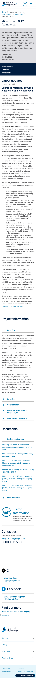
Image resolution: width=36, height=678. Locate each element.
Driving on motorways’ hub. (13, 306)
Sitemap (4, 675)
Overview (5, 69)
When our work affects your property (16, 612)
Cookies (21, 668)
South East (19, 14)
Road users (6, 651)
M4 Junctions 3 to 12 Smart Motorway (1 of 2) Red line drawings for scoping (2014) (17, 478)
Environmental (13, 497)
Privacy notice (6, 672)
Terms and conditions (25, 672)
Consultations (13, 405)
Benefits (10, 399)
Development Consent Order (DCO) (17, 411)
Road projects (6, 14)
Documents (6, 73)
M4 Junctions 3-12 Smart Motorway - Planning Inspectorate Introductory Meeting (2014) (16, 463)
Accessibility (6, 668)
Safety (4, 645)
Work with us (7, 658)
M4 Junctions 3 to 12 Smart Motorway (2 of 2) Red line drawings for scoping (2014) (17, 487)
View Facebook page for (14, 598)
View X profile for (12, 579)
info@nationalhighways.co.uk (13, 539)
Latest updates (7, 66)
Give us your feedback (17, 418)
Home (4, 12)
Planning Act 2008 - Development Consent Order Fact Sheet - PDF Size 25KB (17, 447)
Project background (15, 439)
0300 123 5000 (12, 542)
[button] (4, 615)
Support (5, 638)
